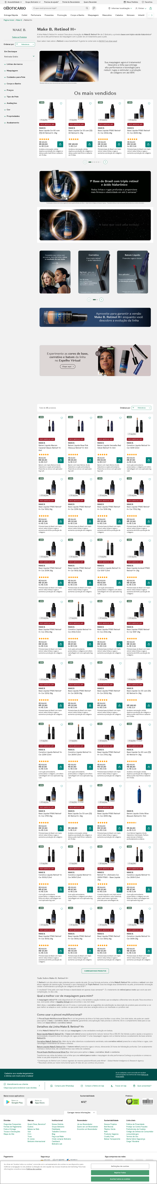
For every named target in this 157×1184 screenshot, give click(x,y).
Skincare (130, 15)
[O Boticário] (15, 8)
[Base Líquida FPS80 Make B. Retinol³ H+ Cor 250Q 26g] (110, 111)
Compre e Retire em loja (94, 1086)
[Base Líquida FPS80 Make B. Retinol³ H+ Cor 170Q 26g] (139, 487)
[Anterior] (89, 300)
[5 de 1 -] (95, 242)
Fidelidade (56, 1129)
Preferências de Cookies (136, 1129)
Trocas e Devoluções (12, 1131)
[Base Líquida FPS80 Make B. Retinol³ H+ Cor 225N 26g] (80, 487)
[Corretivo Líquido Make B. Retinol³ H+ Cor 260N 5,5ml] (80, 732)
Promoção (62, 15)
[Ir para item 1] (89, 162)
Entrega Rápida (11, 15)
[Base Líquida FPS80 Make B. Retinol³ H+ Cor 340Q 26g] (80, 916)
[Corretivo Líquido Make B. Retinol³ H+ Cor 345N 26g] (139, 916)
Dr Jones (31, 1139)
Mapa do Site (9, 1134)
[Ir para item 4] (96, 162)
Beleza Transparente (112, 1139)
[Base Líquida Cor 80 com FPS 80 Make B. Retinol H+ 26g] (51, 111)
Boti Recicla (108, 1127)
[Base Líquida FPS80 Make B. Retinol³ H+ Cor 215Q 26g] (51, 610)
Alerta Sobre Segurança (135, 1139)
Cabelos (119, 15)
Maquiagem (93, 15)
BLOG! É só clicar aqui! (108, 41)
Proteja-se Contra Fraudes (136, 1127)
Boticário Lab (57, 1144)
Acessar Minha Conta (141, 8)
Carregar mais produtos (95, 971)
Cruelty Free (109, 1136)
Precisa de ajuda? (51, 2)
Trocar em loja (120, 1086)
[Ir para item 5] (98, 162)
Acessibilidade (14, 2)
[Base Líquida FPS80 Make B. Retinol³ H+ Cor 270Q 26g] (110, 732)
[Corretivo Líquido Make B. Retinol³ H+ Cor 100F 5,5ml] (110, 548)
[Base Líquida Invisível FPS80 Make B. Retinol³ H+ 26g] (139, 548)
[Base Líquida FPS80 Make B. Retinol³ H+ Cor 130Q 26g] (51, 487)
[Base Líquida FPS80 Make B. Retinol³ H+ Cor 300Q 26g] (51, 916)
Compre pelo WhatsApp (64, 1086)
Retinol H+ (41, 1038)
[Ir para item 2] (92, 162)
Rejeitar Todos (120, 1173)
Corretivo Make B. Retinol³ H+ (49, 1041)
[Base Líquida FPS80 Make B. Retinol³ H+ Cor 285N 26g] (110, 794)
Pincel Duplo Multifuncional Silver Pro (53, 1052)
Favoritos (148, 2)
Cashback (56, 1141)
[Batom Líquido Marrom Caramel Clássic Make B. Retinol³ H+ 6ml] (51, 426)
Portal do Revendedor (71, 2)
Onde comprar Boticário (61, 1139)
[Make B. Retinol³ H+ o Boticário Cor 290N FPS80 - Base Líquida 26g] (110, 855)
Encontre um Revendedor (87, 1129)
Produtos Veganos (111, 1134)
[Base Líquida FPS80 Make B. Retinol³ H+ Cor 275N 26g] (51, 794)
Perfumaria (36, 15)
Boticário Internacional (36, 1141)
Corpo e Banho (77, 15)
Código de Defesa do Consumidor (139, 1131)
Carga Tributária (132, 1141)
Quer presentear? (144, 1086)
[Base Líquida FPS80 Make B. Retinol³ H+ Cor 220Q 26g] (51, 671)
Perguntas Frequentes (12, 1124)
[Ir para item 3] (94, 162)
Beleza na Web (33, 1129)
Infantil (141, 15)
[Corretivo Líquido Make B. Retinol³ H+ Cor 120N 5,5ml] (139, 426)
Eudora (30, 1127)
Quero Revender (90, 2)
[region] (78, 1172)
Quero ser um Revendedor (87, 1127)
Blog (53, 1134)
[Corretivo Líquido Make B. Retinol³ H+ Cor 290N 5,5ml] (139, 855)
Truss (30, 1136)
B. (19, 20)
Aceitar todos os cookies (120, 1179)
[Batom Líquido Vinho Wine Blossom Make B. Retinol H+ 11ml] (139, 794)
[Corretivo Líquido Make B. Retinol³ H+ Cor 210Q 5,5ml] (80, 610)
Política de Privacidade (135, 1124)
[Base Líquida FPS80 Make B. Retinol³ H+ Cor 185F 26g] (139, 610)
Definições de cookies (120, 1166)
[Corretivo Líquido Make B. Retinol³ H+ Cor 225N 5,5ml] (51, 732)
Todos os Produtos (19, 37)
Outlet (24, 15)
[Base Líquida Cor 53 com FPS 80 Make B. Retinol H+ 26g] (80, 111)
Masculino (107, 15)
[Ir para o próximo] (151, 15)
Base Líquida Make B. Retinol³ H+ (50, 1034)
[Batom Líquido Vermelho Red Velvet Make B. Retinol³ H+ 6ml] (110, 426)
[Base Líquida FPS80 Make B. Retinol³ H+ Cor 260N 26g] (139, 111)
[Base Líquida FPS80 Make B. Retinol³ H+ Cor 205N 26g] (51, 548)
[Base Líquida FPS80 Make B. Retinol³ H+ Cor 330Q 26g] (110, 916)
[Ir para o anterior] (148, 15)
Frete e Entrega (10, 1129)
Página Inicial (9, 20)
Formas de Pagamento (12, 1127)
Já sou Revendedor (84, 1124)
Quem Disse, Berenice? (37, 1124)
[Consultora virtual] (94, 8)
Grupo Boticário (31, 2)
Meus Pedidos (132, 2)
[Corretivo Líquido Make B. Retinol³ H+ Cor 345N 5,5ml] (80, 855)
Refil (105, 1131)
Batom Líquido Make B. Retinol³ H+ (51, 1047)
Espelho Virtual (63, 1002)
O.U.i (29, 1134)
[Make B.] (19, 30)
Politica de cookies (33, 1169)
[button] (60, 144)
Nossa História (57, 1124)
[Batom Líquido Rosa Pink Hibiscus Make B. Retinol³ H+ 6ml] (80, 426)
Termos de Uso (132, 1136)
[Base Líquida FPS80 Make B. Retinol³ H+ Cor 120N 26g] (110, 487)
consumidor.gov (132, 1134)
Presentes (49, 15)
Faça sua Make (58, 1136)
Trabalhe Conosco (59, 1131)
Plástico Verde (109, 1129)
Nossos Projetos (110, 1124)
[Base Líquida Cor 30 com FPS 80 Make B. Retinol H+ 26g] (139, 671)
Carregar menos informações (78, 1112)
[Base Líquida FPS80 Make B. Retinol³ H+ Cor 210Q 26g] (110, 610)
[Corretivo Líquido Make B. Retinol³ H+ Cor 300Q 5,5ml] (51, 855)
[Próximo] (105, 162)
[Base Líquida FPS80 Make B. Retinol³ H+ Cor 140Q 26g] (80, 548)
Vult (29, 1131)
